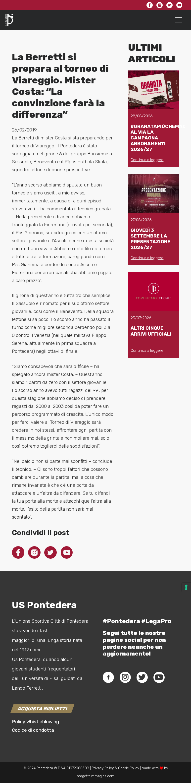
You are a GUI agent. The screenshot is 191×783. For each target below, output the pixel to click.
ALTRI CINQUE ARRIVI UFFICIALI (151, 331)
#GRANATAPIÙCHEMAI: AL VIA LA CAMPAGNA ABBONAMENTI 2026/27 (158, 137)
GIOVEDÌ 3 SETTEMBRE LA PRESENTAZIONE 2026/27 (150, 238)
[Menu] (179, 20)
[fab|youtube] (159, 677)
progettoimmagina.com (95, 776)
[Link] (9, 20)
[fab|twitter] (142, 677)
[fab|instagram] (125, 677)
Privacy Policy (102, 768)
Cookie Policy (128, 768)
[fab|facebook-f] (108, 677)
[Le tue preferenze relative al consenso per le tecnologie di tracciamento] (186, 587)
